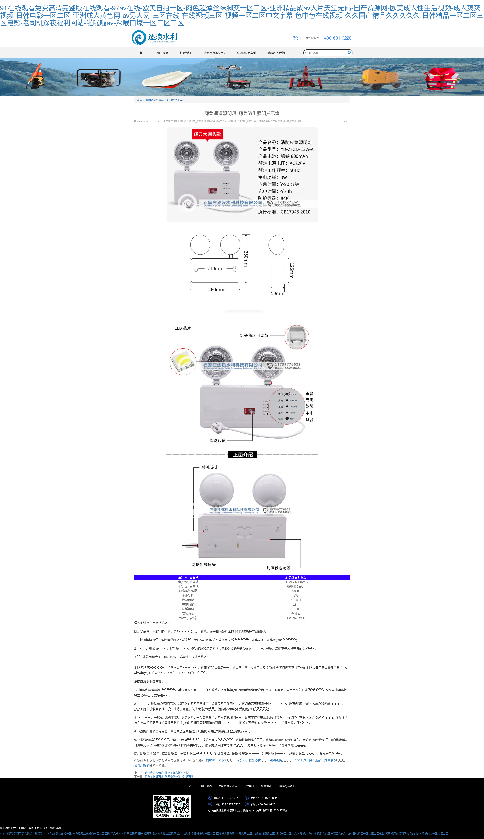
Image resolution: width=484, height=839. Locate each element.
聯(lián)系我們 (276, 53)
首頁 (143, 53)
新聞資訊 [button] (185, 53)
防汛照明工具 (175, 100)
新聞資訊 (266, 786)
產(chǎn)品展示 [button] (213, 53)
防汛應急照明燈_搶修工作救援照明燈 (167, 772)
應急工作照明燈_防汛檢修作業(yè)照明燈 (169, 776)
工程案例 (249, 786)
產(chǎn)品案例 (246, 53)
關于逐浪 (162, 53)
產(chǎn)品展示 (154, 100)
